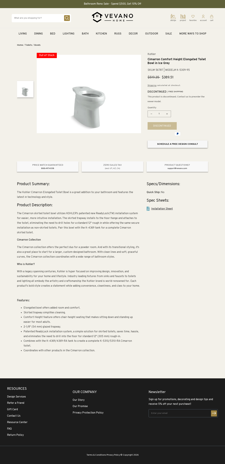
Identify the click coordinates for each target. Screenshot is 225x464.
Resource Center (17, 422)
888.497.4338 (47, 168)
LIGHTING (68, 33)
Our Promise (80, 406)
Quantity (152, 107)
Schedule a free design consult (177, 144)
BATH (85, 33)
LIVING (23, 33)
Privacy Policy (113, 455)
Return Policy (15, 435)
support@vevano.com (177, 168)
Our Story (78, 400)
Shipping (152, 85)
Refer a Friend (15, 403)
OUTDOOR (151, 33)
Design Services (16, 396)
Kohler (152, 54)
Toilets (28, 45)
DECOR (133, 33)
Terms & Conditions (96, 455)
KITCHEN (101, 33)
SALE (168, 33)
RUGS (117, 33)
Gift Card (12, 409)
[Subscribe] (214, 413)
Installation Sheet (162, 209)
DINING (38, 33)
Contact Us (13, 416)
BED (52, 33)
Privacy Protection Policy (88, 412)
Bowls (37, 45)
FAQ (9, 429)
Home (20, 45)
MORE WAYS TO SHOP (192, 33)
